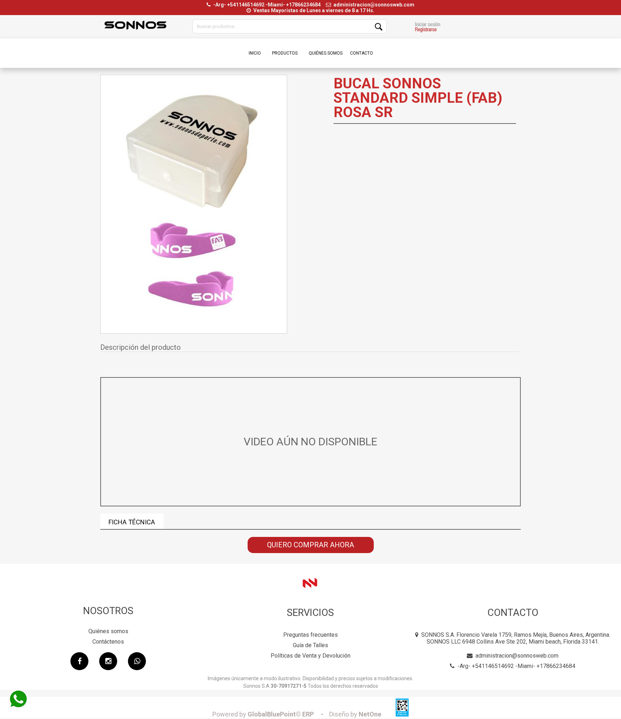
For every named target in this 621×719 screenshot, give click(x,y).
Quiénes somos (108, 631)
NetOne (355, 714)
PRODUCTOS (285, 53)
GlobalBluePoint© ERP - (270, 714)
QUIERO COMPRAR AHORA (310, 545)
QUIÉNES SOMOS (325, 53)
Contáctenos (108, 641)
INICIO (255, 53)
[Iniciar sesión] (427, 28)
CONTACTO (361, 53)
